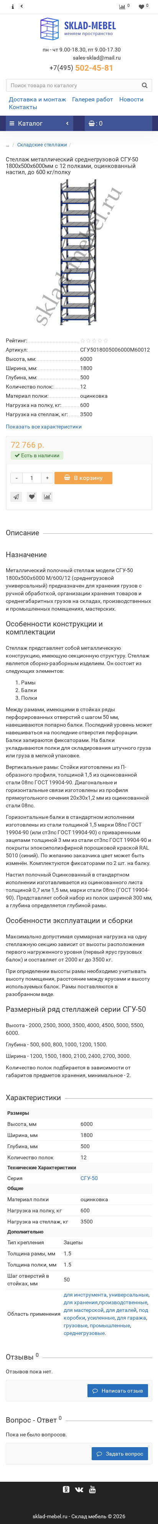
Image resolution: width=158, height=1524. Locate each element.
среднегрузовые (84, 1333)
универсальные (128, 1295)
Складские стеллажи (42, 145)
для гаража (131, 1318)
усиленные (101, 1318)
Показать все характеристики (44, 427)
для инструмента (85, 1295)
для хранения (81, 1302)
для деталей (121, 1310)
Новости (131, 99)
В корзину (88, 477)
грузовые (75, 1325)
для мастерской (84, 1310)
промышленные (110, 1325)
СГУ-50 (89, 1178)
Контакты (23, 107)
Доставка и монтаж (37, 99)
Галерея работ (92, 99)
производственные (123, 1302)
